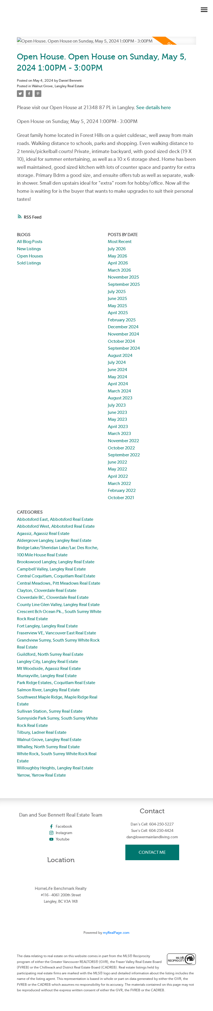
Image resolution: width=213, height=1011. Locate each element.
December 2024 (123, 326)
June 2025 (117, 298)
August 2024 (120, 355)
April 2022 (118, 476)
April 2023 (118, 426)
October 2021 (121, 497)
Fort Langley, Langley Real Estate (47, 626)
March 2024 (119, 391)
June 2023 (117, 412)
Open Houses (30, 256)
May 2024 (117, 376)
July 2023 (117, 405)
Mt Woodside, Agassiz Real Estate (49, 668)
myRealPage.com (116, 932)
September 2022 (124, 454)
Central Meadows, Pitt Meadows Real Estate (58, 583)
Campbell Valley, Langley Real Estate (51, 569)
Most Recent (119, 241)
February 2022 (122, 490)
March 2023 (119, 433)
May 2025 (117, 305)
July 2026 (117, 248)
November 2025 (123, 277)
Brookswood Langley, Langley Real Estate (55, 561)
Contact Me (152, 852)
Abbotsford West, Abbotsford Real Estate (56, 526)
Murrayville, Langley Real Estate (47, 675)
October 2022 (121, 448)
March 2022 (119, 483)
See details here (153, 107)
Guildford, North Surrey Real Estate (50, 654)
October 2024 (121, 341)
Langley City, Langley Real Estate (47, 661)
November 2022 (123, 440)
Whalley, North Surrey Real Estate (48, 746)
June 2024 (117, 369)
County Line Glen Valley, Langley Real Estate (58, 604)
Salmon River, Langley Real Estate (48, 689)
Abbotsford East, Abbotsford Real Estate (55, 519)
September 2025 (124, 284)
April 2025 (118, 312)
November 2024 (123, 334)
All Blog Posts (29, 241)
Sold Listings (29, 263)
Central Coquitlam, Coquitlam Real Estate (56, 576)
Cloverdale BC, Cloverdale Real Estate (52, 597)
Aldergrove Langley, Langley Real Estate (54, 540)
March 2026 (119, 270)
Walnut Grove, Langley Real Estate (58, 86)
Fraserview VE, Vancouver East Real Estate (56, 632)
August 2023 (120, 398)
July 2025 (117, 291)
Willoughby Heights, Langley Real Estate (55, 767)
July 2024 (117, 362)
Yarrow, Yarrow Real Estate (41, 775)
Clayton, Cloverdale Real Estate (46, 590)
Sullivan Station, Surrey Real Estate (49, 711)
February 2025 (122, 319)
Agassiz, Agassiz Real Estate (43, 533)
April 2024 (118, 383)
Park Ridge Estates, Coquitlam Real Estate (56, 682)
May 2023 (117, 419)
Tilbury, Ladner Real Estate (41, 732)
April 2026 (118, 263)
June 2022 (117, 462)
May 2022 (117, 469)
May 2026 (117, 256)
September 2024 (124, 348)
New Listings (29, 248)
